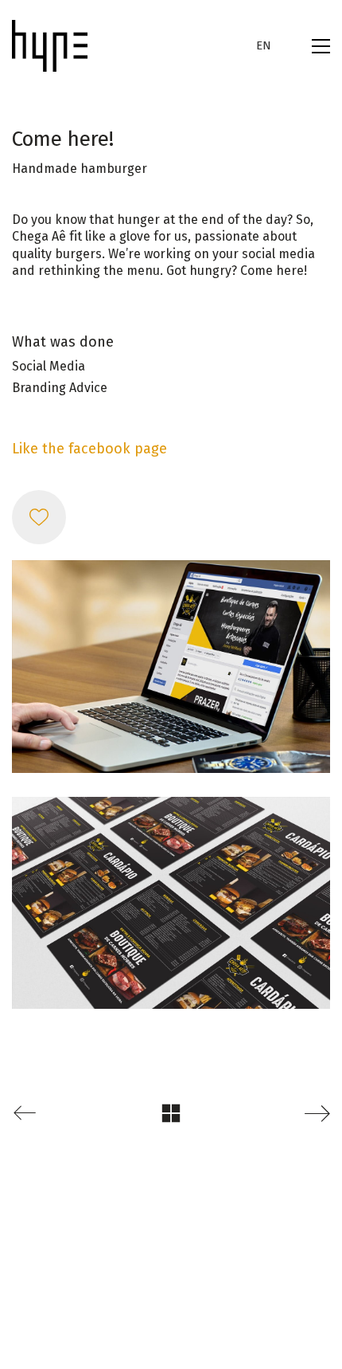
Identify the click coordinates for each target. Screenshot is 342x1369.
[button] (321, 46)
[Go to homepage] (49, 46)
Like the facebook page (89, 448)
